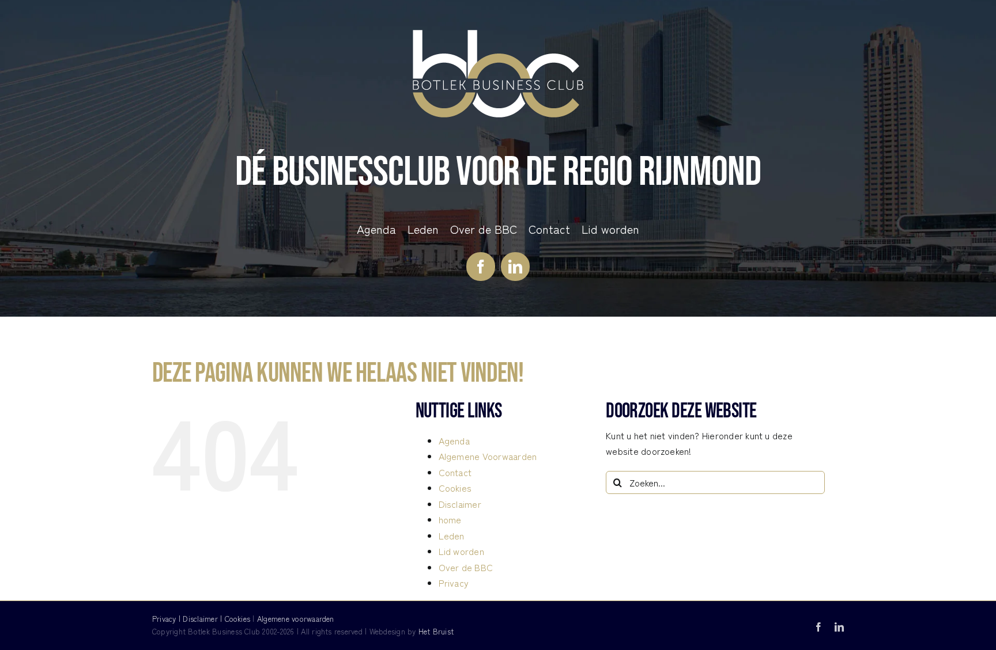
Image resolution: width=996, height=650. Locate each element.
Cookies (455, 488)
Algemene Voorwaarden (488, 456)
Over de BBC (466, 567)
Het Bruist (436, 631)
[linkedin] (515, 266)
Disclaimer (460, 504)
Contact (455, 472)
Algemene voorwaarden (295, 618)
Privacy (454, 583)
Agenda (454, 440)
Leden (452, 535)
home (450, 519)
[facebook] (480, 266)
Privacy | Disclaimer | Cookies (201, 618)
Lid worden (461, 551)
